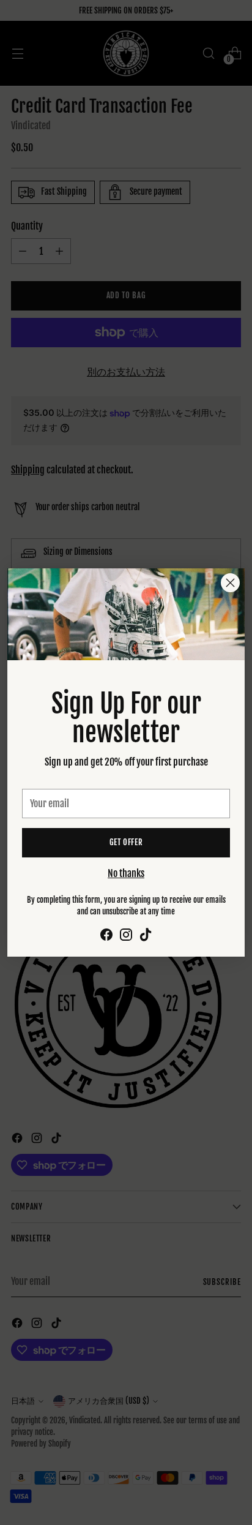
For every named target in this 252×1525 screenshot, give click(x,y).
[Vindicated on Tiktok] (145, 936)
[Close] (230, 582)
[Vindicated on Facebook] (106, 936)
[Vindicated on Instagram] (126, 936)
